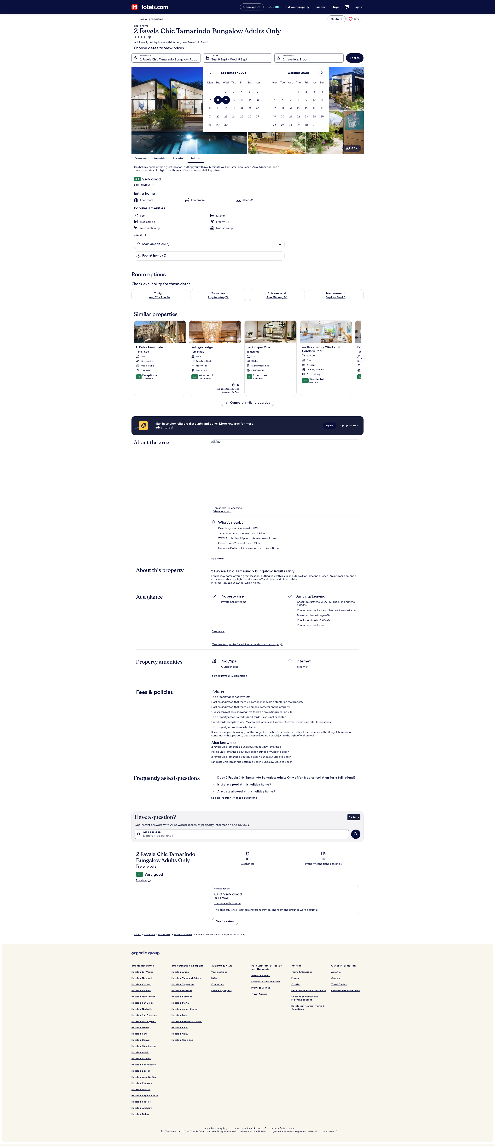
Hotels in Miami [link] (140, 1027)
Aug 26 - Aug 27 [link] (218, 297)
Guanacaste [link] (164, 934)
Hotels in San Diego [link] (142, 1002)
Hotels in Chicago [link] (141, 984)
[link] (353, 19)
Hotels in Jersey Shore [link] (184, 1008)
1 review (141, 880)
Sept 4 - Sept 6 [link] (336, 297)
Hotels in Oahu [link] (180, 1033)
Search (355, 58)
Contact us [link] (217, 984)
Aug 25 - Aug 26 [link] (159, 297)
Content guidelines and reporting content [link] (304, 998)
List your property (297, 7)
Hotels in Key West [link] (142, 1083)
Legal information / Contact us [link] (308, 990)
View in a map (222, 511)
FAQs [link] (214, 978)
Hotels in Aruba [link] (180, 971)
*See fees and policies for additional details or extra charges (245, 644)
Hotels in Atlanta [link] (141, 1058)
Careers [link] (335, 978)
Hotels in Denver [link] (140, 1039)
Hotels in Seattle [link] (141, 1101)
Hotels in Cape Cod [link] (182, 1039)
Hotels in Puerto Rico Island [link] (187, 1021)
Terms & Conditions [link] (302, 971)
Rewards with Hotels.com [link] (345, 990)
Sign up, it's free (349, 425)
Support (321, 7)
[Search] (355, 834)
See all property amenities (229, 675)
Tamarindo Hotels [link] (183, 934)
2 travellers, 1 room (296, 59)
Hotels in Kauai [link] (180, 1027)
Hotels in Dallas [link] (140, 1114)
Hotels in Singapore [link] (183, 984)
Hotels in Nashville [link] (141, 1008)
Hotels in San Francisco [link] (144, 1015)
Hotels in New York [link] (142, 978)
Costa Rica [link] (149, 934)
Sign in (359, 7)
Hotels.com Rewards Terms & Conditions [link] (307, 1007)
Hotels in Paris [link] (139, 1033)
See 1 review (142, 184)
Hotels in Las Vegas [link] (142, 971)
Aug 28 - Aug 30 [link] (277, 297)
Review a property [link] (221, 990)
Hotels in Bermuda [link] (182, 996)
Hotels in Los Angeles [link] (143, 1021)
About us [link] (336, 971)
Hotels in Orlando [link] (141, 990)
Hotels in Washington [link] (143, 1046)
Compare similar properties (250, 402)
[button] (218, 92)
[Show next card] (361, 358)
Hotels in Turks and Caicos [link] (186, 978)
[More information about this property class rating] (149, 37)
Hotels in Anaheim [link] (141, 1107)
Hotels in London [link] (140, 1089)
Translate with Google (227, 903)
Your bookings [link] (219, 971)
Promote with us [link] (260, 987)
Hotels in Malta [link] (180, 1002)
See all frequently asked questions (234, 797)
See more (217, 558)
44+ (354, 148)
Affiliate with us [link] (260, 975)
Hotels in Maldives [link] (182, 990)
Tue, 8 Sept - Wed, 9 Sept (229, 59)
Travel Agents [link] (259, 993)
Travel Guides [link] (339, 984)
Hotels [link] (137, 934)
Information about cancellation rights (236, 583)
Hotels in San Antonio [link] (143, 1064)
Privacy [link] (295, 978)
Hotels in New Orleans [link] (144, 996)
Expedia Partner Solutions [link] (265, 981)
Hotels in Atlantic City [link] (143, 1076)
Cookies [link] (295, 984)
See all (138, 235)
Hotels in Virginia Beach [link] (144, 1095)
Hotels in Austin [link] (140, 1052)
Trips (336, 7)
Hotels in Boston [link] (140, 1070)
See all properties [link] (151, 19)
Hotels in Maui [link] (180, 1015)
